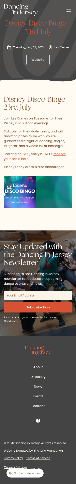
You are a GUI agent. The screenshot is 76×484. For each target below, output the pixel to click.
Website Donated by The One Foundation (33, 451)
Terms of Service (38, 458)
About (38, 367)
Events (38, 396)
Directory (38, 376)
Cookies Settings (15, 467)
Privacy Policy (13, 458)
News (38, 386)
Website (38, 59)
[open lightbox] (20, 192)
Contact (38, 406)
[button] (68, 10)
